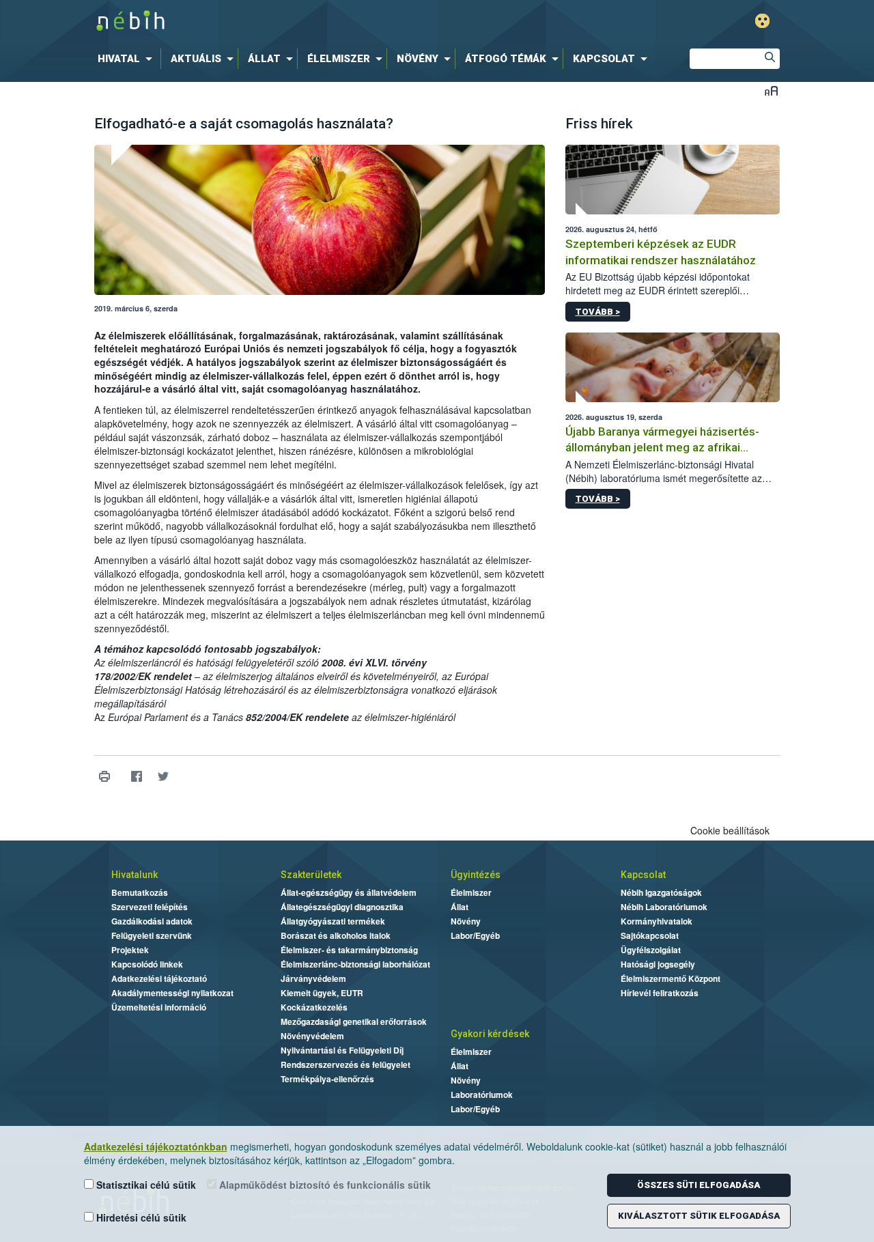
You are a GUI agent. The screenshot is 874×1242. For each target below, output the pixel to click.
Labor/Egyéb (475, 935)
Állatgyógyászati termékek (333, 921)
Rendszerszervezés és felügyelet (345, 1064)
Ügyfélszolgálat (651, 950)
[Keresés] (769, 58)
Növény (466, 921)
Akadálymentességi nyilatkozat (172, 993)
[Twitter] (163, 776)
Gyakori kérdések (490, 1033)
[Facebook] (136, 776)
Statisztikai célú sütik (145, 1184)
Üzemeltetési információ (158, 1007)
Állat (459, 907)
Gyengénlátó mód (762, 21)
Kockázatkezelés (314, 1007)
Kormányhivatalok (656, 921)
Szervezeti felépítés (149, 907)
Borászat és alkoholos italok (336, 935)
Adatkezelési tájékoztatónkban (155, 1146)
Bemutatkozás (139, 892)
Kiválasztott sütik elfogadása (699, 1216)
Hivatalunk (134, 874)
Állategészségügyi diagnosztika (342, 907)
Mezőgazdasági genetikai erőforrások (354, 1021)
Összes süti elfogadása (698, 1185)
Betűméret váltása (771, 90)
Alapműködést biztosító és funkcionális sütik (323, 1184)
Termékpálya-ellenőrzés (327, 1079)
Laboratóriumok (482, 1094)
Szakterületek (311, 874)
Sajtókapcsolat (650, 935)
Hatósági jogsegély (658, 964)
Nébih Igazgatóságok (661, 892)
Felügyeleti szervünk (151, 935)
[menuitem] (127, 58)
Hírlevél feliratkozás (660, 993)
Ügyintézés (476, 874)
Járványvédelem (313, 978)
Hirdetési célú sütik (140, 1217)
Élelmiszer (471, 892)
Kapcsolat (643, 874)
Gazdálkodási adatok (152, 921)
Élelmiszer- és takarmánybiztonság (349, 950)
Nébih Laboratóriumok (664, 907)
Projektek (130, 950)
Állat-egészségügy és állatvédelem (349, 892)
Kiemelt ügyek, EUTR (322, 993)
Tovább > (598, 312)
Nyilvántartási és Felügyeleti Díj (342, 1050)
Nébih (291, 21)
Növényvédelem (312, 1036)
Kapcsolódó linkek (147, 964)
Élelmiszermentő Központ (670, 978)
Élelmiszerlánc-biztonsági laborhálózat (355, 964)
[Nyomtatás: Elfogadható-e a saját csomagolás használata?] (104, 776)
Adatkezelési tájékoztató (159, 978)
